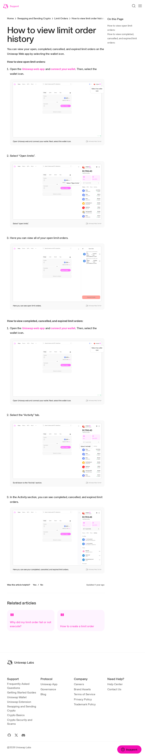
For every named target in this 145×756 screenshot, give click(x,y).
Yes (34, 585)
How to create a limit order (77, 626)
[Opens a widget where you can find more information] (129, 749)
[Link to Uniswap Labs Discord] (23, 735)
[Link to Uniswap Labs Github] (9, 735)
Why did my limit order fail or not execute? (30, 624)
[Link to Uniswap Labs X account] (16, 735)
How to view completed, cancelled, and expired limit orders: (122, 38)
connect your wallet (63, 69)
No (41, 585)
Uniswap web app (33, 69)
